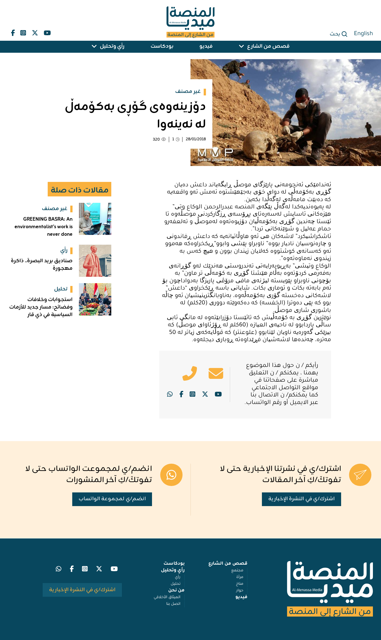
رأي (177, 577)
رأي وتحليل (112, 47)
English (363, 34)
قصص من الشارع (268, 47)
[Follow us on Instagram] (23, 31)
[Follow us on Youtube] (47, 31)
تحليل (175, 584)
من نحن (176, 590)
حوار (239, 591)
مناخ (239, 584)
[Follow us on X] (35, 31)
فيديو (206, 47)
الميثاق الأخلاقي (167, 597)
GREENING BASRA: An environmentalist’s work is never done (44, 227)
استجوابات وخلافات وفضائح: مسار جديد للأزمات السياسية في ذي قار (41, 307)
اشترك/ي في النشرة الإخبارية (301, 499)
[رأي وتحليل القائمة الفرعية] (94, 47)
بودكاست (162, 47)
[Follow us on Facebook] (13, 31)
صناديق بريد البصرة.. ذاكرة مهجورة (42, 265)
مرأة (239, 577)
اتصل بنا (173, 604)
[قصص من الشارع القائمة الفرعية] (241, 47)
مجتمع (237, 571)
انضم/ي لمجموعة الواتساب (112, 499)
